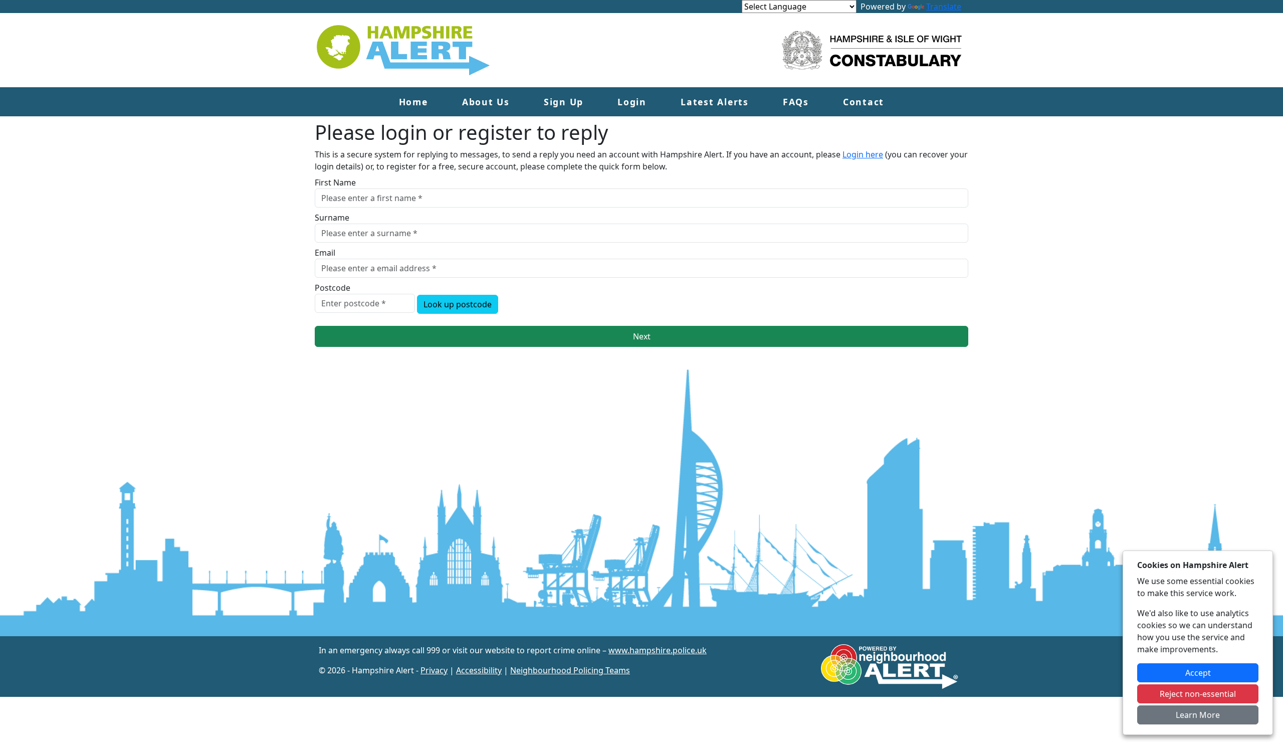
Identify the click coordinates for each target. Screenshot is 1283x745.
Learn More (1198, 714)
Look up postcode (457, 304)
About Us (486, 102)
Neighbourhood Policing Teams (570, 670)
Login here (862, 154)
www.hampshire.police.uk (657, 650)
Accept (1198, 672)
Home (413, 102)
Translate (943, 6)
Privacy (434, 670)
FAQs (796, 102)
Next (642, 336)
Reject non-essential (1198, 693)
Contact (863, 102)
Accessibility (479, 670)
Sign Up (563, 102)
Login (632, 102)
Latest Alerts (715, 102)
